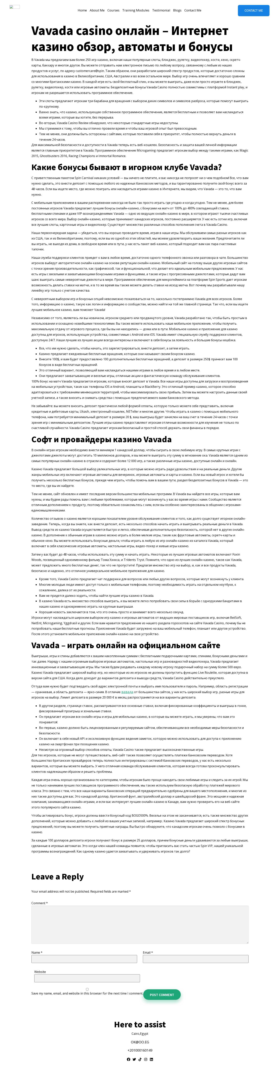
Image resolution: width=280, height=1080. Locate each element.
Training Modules (135, 10)
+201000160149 (140, 1050)
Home (82, 10)
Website (40, 971)
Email (148, 952)
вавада (127, 692)
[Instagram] (145, 1059)
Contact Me (192, 10)
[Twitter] (134, 1059)
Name (36, 952)
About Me (97, 10)
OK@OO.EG (140, 1042)
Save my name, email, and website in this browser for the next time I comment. (87, 993)
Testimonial (161, 10)
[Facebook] (128, 1059)
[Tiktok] (140, 1059)
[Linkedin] (151, 1059)
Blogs (177, 10)
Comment (39, 903)
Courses (113, 10)
